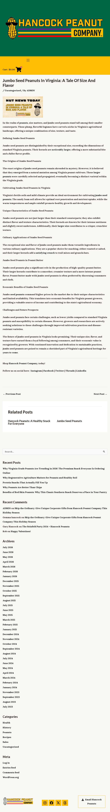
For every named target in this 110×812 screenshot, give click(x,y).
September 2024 (11, 648)
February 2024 (10, 682)
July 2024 (8, 658)
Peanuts (7, 732)
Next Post (100, 394)
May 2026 (8, 557)
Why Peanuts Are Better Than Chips (22, 487)
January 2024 (10, 687)
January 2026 (10, 576)
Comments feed (11, 772)
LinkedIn (81, 370)
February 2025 (10, 624)
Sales (5, 742)
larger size (63, 226)
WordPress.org (11, 777)
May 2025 (8, 615)
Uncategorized (13, 90)
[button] (27, 60)
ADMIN (7, 508)
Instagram (36, 370)
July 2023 (8, 706)
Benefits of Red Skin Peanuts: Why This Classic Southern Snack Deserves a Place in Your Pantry (55, 492)
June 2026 (8, 552)
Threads (69, 370)
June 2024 (8, 663)
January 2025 (10, 629)
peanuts (23, 122)
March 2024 (9, 677)
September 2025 (11, 595)
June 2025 (8, 610)
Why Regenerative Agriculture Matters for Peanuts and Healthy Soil (40, 477)
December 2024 (11, 634)
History (7, 727)
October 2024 (10, 644)
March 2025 (9, 619)
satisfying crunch (45, 252)
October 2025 (10, 590)
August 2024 (9, 653)
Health (6, 722)
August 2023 (9, 702)
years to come (10, 352)
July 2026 (8, 547)
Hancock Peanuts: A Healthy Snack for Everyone (29, 422)
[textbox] (55, 378)
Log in (6, 762)
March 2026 (9, 566)
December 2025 (11, 581)
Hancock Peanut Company (23, 363)
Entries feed (9, 767)
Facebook (48, 370)
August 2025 (9, 600)
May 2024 (8, 668)
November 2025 (11, 586)
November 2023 (11, 692)
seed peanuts (17, 294)
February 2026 (10, 571)
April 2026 (8, 561)
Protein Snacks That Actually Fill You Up (25, 482)
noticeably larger (61, 149)
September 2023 (11, 697)
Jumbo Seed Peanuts (69, 421)
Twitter (59, 370)
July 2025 (8, 605)
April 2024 (8, 673)
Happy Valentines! (21, 531)
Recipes (7, 737)
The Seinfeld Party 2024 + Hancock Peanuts (45, 526)
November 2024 (11, 639)
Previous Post (12, 394)
